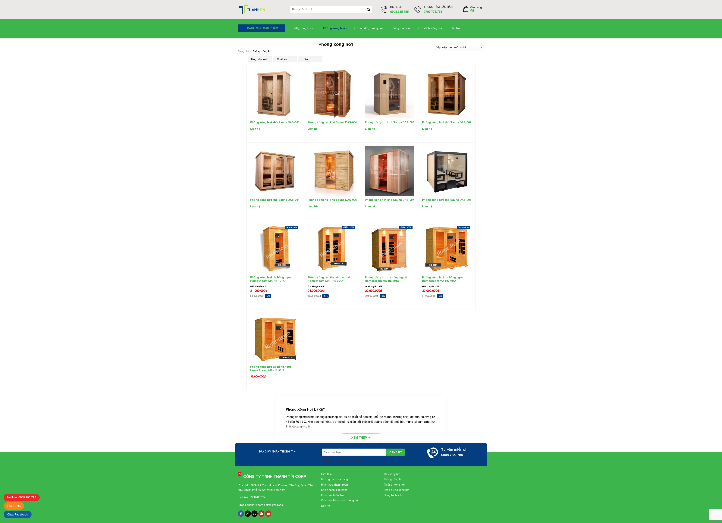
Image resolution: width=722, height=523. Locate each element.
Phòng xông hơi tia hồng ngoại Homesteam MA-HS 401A (443, 279)
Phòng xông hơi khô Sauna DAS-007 (389, 199)
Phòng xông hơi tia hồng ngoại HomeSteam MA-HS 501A (271, 368)
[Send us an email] (254, 513)
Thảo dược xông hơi (370, 28)
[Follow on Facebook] (241, 513)
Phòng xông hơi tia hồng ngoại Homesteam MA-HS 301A (386, 279)
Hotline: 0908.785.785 (21, 497)
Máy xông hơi (302, 28)
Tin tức (456, 28)
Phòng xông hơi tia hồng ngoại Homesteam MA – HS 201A (329, 279)
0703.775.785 (433, 11)
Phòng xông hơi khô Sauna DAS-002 (446, 122)
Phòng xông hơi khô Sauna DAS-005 (274, 122)
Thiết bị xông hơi (431, 28)
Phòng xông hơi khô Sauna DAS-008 (446, 199)
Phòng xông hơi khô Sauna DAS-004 (332, 122)
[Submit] (368, 9)
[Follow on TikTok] (248, 513)
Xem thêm (359, 437)
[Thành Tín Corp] (261, 9)
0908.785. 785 (452, 455)
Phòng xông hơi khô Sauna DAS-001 (274, 199)
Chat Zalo (14, 506)
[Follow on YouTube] (268, 513)
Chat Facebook (17, 514)
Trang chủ (243, 51)
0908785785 (257, 497)
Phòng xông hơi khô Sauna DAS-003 (389, 122)
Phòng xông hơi (334, 28)
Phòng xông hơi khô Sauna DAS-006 (332, 199)
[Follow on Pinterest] (261, 513)
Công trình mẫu (401, 28)
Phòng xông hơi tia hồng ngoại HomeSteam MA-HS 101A (271, 279)
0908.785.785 (399, 11)
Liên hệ (255, 128)
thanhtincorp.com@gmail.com (265, 504)
